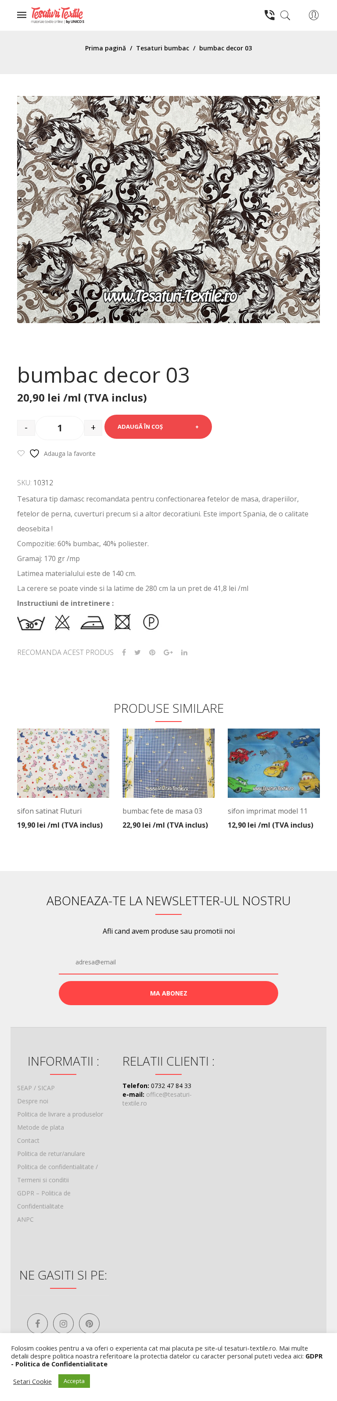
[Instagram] (63, 1323)
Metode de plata (40, 1127)
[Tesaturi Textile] (57, 15)
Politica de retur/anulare (51, 1153)
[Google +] (168, 652)
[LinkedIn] (184, 652)
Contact (28, 1140)
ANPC (25, 1219)
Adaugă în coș (140, 426)
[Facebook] (124, 652)
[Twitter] (137, 652)
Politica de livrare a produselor (60, 1114)
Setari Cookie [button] (32, 1381)
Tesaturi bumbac (162, 48)
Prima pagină (105, 48)
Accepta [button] (74, 1381)
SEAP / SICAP (36, 1088)
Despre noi (32, 1101)
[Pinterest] (152, 652)
